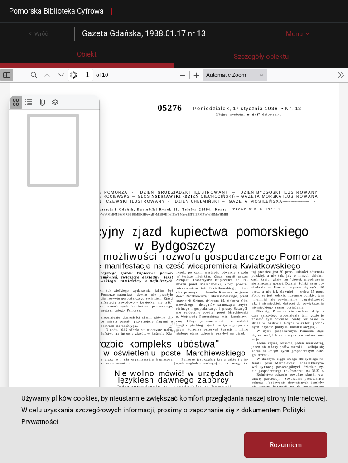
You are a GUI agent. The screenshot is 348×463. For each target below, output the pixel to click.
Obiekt (87, 54)
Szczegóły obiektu (261, 56)
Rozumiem (286, 445)
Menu (294, 34)
